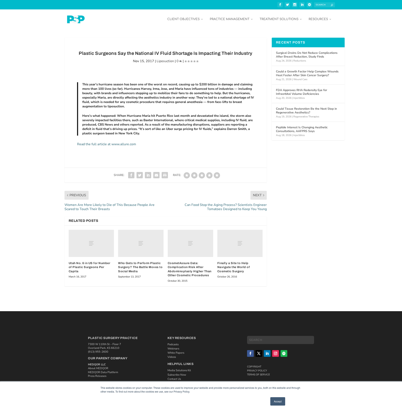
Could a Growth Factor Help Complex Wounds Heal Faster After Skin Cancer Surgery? (307, 73)
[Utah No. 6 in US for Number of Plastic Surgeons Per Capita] (91, 243)
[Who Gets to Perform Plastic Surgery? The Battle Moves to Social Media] (141, 243)
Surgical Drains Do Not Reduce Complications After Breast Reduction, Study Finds (307, 55)
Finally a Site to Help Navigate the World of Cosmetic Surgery (233, 267)
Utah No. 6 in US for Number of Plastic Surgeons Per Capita (89, 267)
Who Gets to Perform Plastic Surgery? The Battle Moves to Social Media (140, 267)
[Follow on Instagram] (275, 353)
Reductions (299, 60)
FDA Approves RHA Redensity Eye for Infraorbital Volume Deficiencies (301, 92)
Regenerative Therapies (306, 116)
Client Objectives (183, 19)
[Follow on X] (258, 353)
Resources (318, 19)
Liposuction (165, 61)
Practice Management (229, 19)
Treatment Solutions (279, 19)
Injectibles (299, 98)
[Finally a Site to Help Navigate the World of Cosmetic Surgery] (240, 243)
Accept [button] (278, 401)
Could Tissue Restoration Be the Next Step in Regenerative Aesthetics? (306, 110)
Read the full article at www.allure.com (106, 144)
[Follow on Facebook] (250, 353)
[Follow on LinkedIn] (267, 353)
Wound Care (300, 79)
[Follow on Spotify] (284, 353)
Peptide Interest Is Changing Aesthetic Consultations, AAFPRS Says (302, 129)
